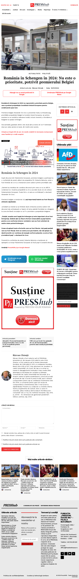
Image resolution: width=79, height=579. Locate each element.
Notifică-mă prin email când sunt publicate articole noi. (21, 444)
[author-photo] (2, 490)
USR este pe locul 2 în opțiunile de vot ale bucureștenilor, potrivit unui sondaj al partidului (41, 342)
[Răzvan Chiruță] (6, 375)
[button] (16, 5)
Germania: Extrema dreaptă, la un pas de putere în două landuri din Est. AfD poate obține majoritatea (67, 167)
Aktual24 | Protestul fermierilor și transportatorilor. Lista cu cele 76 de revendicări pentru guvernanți (14, 343)
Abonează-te (62, 306)
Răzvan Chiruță (37, 88)
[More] (72, 112)
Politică (46, 73)
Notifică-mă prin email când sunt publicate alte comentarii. (22, 440)
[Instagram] (66, 553)
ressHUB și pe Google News (19, 247)
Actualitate (34, 73)
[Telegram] (69, 553)
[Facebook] (62, 112)
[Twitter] (67, 112)
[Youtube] (62, 557)
